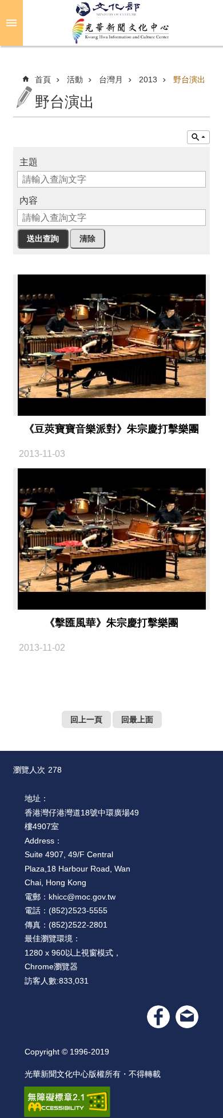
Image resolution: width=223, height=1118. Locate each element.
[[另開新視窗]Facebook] (158, 1016)
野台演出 (189, 79)
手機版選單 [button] (11, 23)
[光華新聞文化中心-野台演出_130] (187, 1016)
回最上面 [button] (137, 719)
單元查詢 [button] (198, 137)
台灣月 (111, 79)
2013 (148, 79)
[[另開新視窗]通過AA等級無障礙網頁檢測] (67, 1102)
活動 (75, 79)
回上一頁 (86, 719)
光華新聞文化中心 (120, 23)
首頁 (43, 79)
